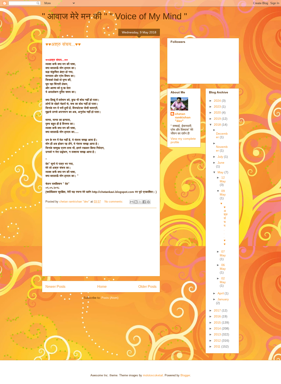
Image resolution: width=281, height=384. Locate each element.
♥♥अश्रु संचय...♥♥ (63, 44)
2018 (218, 124)
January (223, 299)
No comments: (114, 201)
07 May (223, 253)
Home (102, 286)
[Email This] (132, 202)
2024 (218, 100)
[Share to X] (140, 202)
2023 (218, 106)
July (221, 156)
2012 (218, 340)
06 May (223, 266)
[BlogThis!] (136, 202)
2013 (218, 334)
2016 (218, 316)
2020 (218, 112)
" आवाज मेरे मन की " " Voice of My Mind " (114, 16)
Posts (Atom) (109, 297)
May (221, 172)
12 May (223, 179)
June (221, 162)
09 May (223, 192)
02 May (223, 280)
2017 (218, 310)
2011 (217, 346)
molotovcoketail (153, 375)
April (221, 293)
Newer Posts (55, 286)
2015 (218, 322)
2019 (218, 118)
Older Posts (147, 286)
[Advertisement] (101, 242)
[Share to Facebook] (144, 202)
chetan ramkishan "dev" (183, 117)
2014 (218, 328)
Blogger (185, 375)
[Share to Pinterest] (148, 202)
